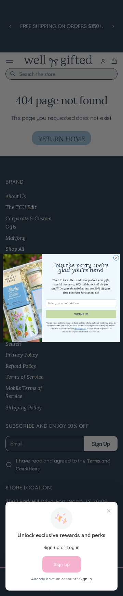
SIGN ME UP (81, 314)
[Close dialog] (116, 257)
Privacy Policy (80, 328)
